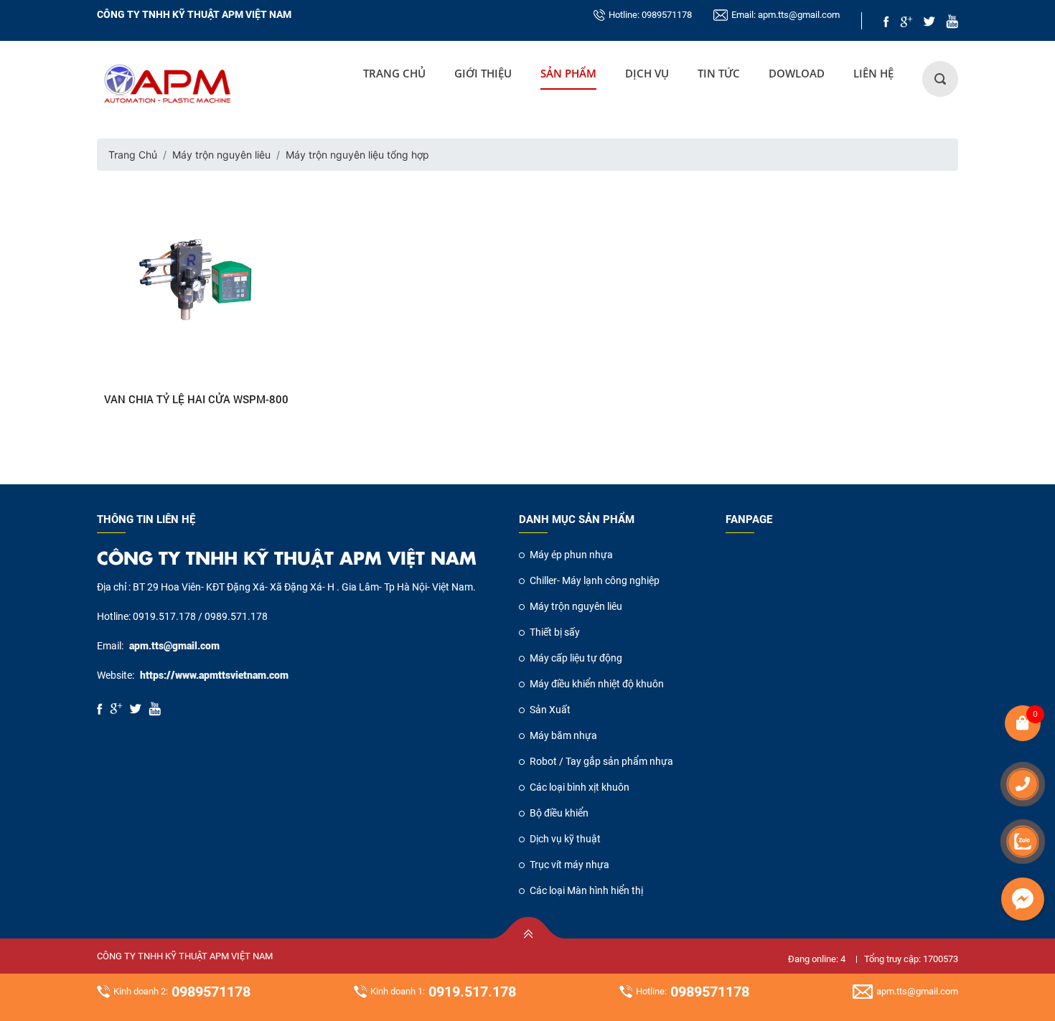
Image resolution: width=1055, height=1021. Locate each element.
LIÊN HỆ (873, 73)
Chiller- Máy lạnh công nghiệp (595, 580)
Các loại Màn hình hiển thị (586, 890)
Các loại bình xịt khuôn (579, 787)
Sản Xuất (550, 709)
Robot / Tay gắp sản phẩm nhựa (601, 761)
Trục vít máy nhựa (569, 864)
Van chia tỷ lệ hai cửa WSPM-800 (196, 398)
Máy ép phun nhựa (571, 554)
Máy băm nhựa (563, 735)
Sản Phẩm (568, 73)
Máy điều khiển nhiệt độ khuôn (597, 684)
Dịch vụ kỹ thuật (565, 838)
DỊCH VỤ (647, 73)
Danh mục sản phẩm (576, 519)
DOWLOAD (797, 73)
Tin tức (719, 73)
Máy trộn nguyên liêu (221, 155)
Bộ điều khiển (559, 813)
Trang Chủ (394, 73)
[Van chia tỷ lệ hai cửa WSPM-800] (196, 282)
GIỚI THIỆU (483, 73)
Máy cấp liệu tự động (576, 658)
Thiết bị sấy (555, 632)
